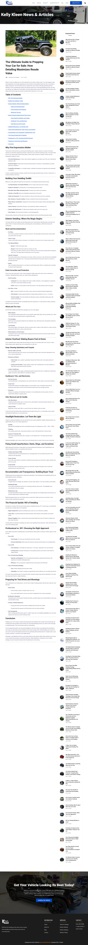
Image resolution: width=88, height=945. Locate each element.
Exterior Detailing (64, 930)
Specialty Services (54, 2)
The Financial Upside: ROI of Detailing (17, 135)
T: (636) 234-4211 (80, 926)
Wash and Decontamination (18, 106)
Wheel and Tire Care (16, 112)
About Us (39, 2)
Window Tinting (64, 932)
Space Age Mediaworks (45, 942)
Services (45, 2)
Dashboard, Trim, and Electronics (19, 121)
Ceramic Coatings (64, 924)
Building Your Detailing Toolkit (15, 101)
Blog (62, 2)
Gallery (67, 2)
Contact (46, 932)
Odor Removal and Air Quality (18, 124)
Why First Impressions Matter (15, 98)
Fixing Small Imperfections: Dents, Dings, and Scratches (21, 129)
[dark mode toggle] (85, 3)
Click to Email (79, 929)
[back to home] (9, 3)
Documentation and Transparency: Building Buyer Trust (21, 132)
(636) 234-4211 (76, 3)
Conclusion (11, 144)
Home (33, 2)
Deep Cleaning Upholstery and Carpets (20, 118)
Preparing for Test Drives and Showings (17, 141)
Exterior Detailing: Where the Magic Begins (18, 103)
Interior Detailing (64, 927)
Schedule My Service (44, 900)
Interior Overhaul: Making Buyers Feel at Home (19, 115)
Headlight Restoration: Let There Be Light (18, 126)
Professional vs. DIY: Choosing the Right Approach (20, 138)
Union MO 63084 (80, 924)
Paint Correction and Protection (18, 109)
